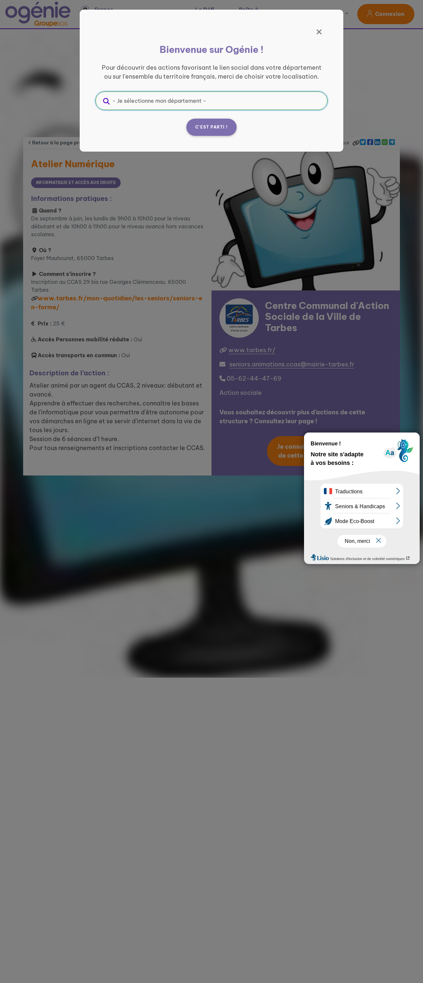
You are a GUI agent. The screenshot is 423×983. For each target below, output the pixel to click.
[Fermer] (319, 32)
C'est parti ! (211, 127)
